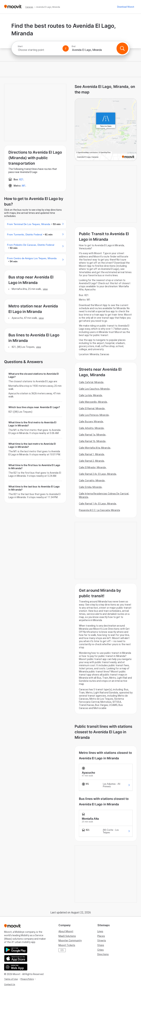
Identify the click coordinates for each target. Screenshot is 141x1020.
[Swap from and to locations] (66, 48)
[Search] (122, 48)
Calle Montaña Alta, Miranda (94, 447)
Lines (100, 931)
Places (101, 936)
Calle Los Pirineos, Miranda (94, 415)
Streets (101, 940)
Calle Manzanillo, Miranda (93, 402)
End (73, 46)
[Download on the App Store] (15, 958)
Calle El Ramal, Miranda (92, 408)
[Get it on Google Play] (15, 949)
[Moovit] (12, 7)
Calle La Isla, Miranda (90, 395)
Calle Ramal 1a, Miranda (92, 434)
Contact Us (9, 984)
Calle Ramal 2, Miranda (91, 460)
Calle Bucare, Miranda (91, 421)
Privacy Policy (27, 979)
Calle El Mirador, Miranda (92, 467)
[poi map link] (106, 129)
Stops (100, 945)
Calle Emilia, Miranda (90, 487)
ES (62, 950)
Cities (100, 949)
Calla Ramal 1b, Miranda (92, 441)
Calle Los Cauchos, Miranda (94, 388)
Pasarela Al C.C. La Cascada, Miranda (99, 510)
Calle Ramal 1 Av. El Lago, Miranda (97, 503)
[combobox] (39, 50)
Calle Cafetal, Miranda (91, 382)
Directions (103, 954)
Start (20, 46)
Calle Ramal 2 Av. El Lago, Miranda (97, 474)
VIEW (45, 289)
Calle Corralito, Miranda (92, 480)
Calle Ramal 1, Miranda (91, 454)
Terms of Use (11, 979)
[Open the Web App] (15, 967)
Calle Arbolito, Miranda (91, 428)
